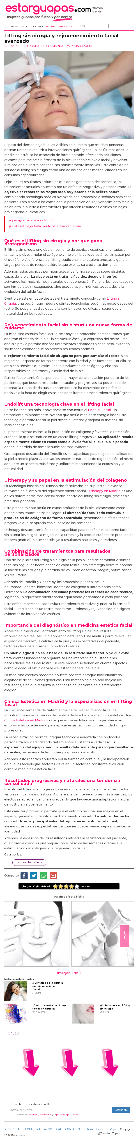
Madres (51, 26)
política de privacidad (67, 1114)
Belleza (88, 1129)
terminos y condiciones (40, 1114)
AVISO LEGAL (53, 1129)
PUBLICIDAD (13, 1129)
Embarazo (65, 26)
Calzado (101, 1129)
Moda (15, 26)
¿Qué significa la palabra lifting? (31, 220)
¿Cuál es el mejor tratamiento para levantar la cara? (45, 226)
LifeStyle (37, 26)
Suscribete (121, 1110)
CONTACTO (72, 1129)
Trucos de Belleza (29, 862)
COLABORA (32, 1129)
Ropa (113, 1129)
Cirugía (13, 1033)
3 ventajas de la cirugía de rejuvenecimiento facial (47, 986)
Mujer (25, 26)
